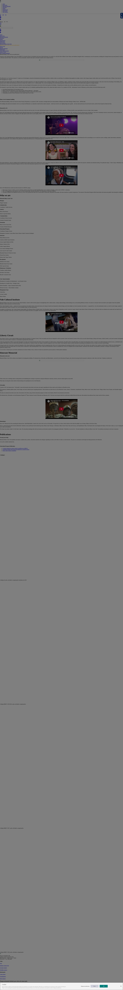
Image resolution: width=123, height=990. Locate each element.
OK (103, 986)
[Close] (121, 986)
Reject (94, 986)
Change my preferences (85, 986)
